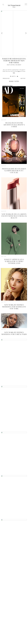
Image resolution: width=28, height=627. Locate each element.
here (19, 71)
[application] (14, 284)
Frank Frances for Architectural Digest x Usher (14, 125)
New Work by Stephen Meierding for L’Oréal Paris (14, 333)
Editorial (13, 64)
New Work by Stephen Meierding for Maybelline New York (14, 307)
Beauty (8, 64)
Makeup (19, 64)
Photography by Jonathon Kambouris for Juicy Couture (14, 171)
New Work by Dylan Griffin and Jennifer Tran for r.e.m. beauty (14, 216)
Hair (16, 64)
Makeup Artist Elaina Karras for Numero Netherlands (14, 261)
